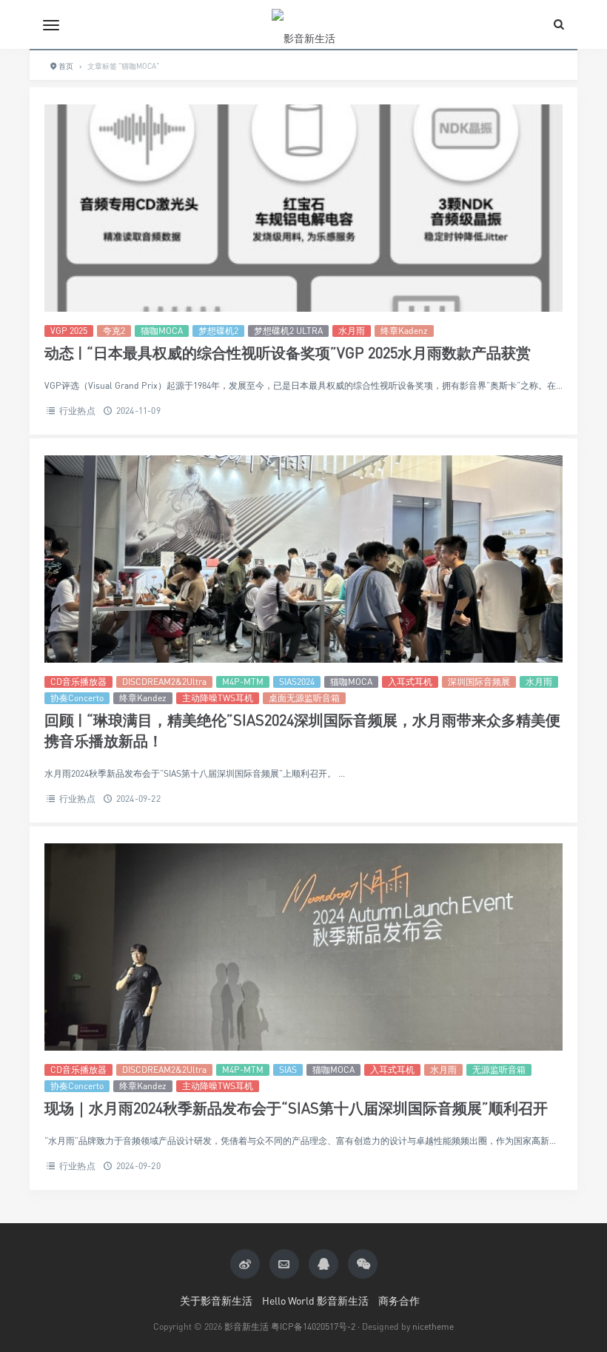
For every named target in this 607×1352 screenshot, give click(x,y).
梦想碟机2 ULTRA (288, 330)
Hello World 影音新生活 (315, 1300)
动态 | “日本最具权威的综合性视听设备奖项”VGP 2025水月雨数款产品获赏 (287, 353)
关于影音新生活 (216, 1300)
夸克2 (114, 330)
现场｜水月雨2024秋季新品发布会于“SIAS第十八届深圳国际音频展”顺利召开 (296, 1108)
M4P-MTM (243, 681)
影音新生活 (246, 1326)
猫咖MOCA (162, 330)
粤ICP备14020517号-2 (313, 1326)
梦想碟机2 (218, 330)
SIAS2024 (297, 681)
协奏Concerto (77, 697)
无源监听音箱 (499, 1069)
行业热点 (77, 410)
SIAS (288, 1069)
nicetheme (433, 1326)
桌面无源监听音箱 (304, 697)
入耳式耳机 (410, 681)
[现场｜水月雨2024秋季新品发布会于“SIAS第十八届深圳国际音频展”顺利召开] (303, 947)
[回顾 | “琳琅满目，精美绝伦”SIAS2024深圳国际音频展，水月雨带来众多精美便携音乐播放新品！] (303, 559)
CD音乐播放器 (78, 681)
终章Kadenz (404, 330)
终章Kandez (143, 697)
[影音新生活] (303, 24)
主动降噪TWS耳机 (217, 697)
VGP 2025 (68, 330)
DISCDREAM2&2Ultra (164, 681)
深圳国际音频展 (479, 681)
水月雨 (351, 330)
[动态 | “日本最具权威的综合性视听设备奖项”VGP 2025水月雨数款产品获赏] (303, 208)
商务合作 (399, 1300)
